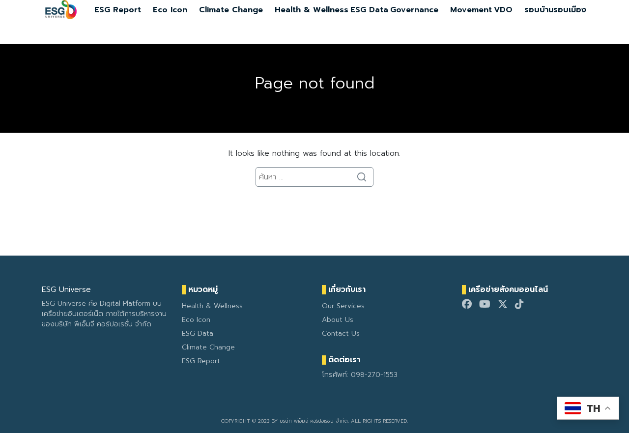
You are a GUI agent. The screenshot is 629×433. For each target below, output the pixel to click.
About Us (337, 320)
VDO (503, 10)
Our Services (343, 306)
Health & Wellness (311, 10)
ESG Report (117, 10)
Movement (471, 10)
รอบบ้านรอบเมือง (555, 10)
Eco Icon (170, 10)
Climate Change (231, 10)
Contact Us (341, 333)
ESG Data (369, 10)
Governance (414, 10)
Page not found (314, 83)
